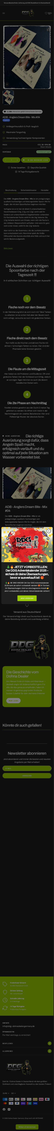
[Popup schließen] (47, 528)
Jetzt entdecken (26, 601)
